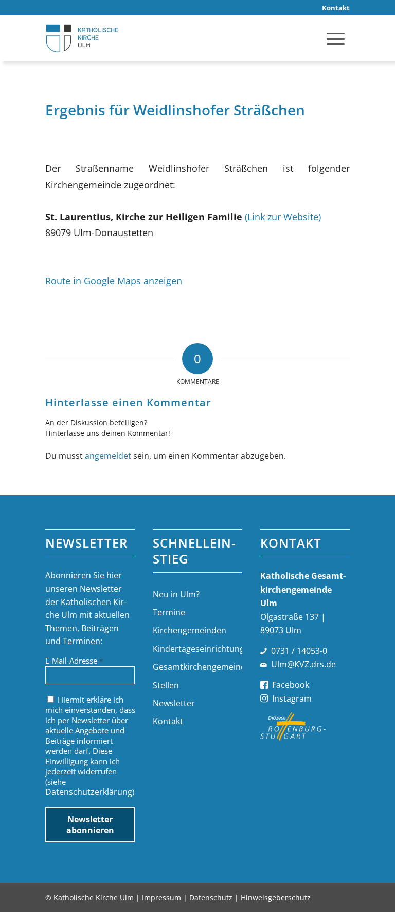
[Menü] (335, 38)
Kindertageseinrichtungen (197, 648)
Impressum (161, 897)
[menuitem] (333, 8)
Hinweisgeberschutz (276, 897)
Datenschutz (210, 897)
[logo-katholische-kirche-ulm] (82, 38)
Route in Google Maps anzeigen (113, 280)
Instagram (292, 698)
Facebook (290, 684)
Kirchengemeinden (189, 630)
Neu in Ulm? (176, 594)
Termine (169, 612)
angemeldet (108, 455)
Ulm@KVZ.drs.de (303, 664)
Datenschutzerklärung (88, 792)
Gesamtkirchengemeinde (197, 666)
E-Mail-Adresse (74, 660)
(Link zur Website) (283, 216)
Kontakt (168, 721)
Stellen (166, 685)
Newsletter (174, 703)
